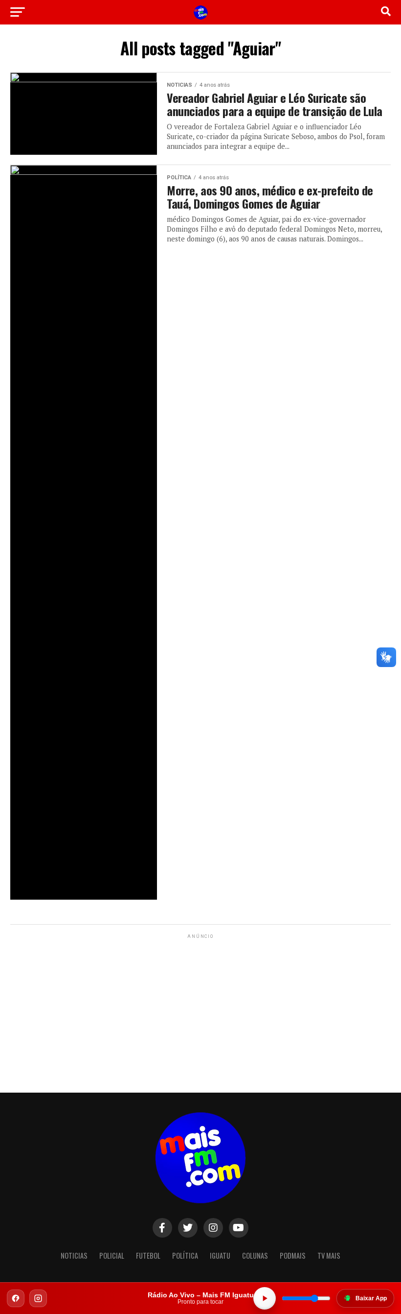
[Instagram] (38, 1298)
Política (185, 1255)
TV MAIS (328, 1255)
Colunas (255, 1255)
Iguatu (220, 1255)
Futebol (148, 1255)
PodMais (293, 1255)
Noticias (74, 1255)
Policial (111, 1255)
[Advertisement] (200, 1002)
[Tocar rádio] (264, 1298)
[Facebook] (15, 1298)
